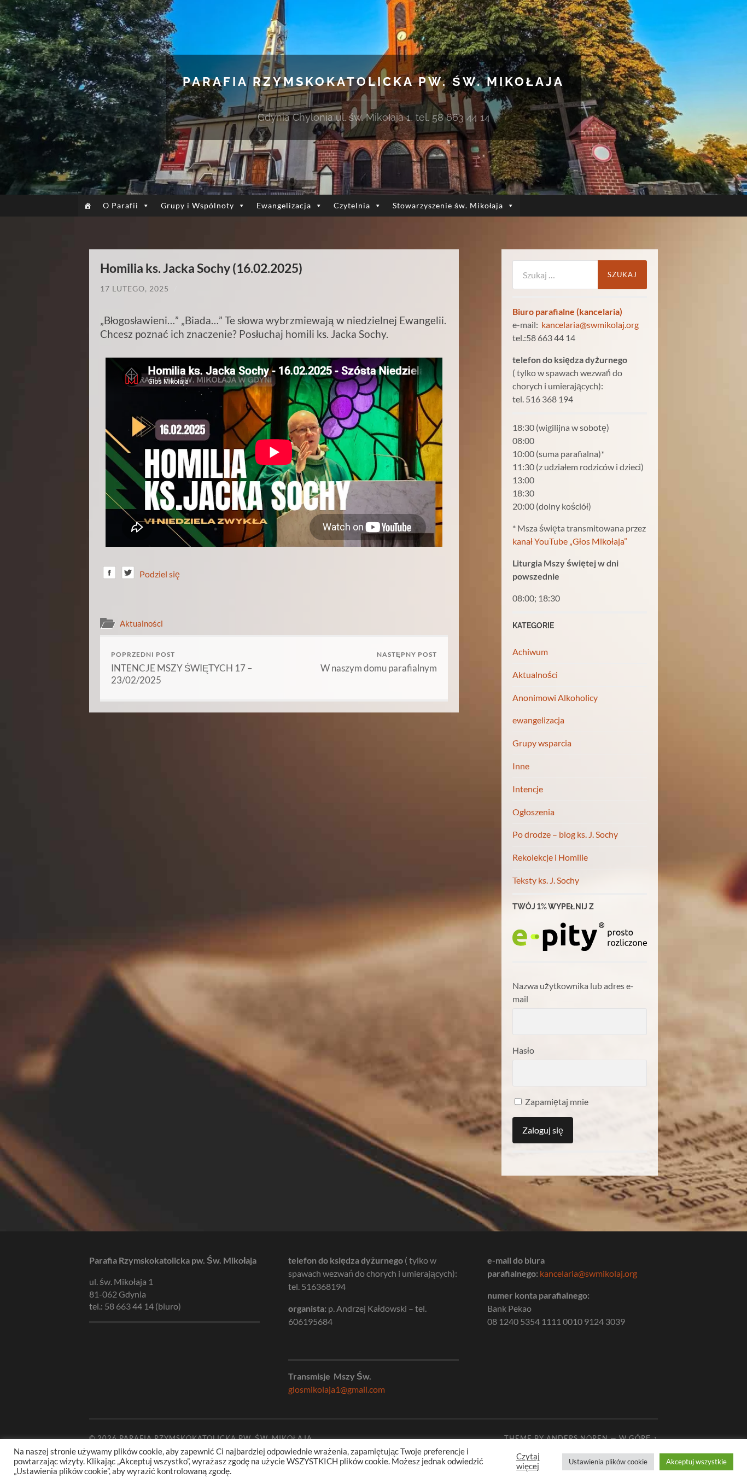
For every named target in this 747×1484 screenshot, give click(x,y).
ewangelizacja (538, 720)
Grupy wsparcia (541, 743)
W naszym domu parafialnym (378, 662)
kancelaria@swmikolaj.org (590, 324)
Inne (520, 766)
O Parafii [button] (120, 205)
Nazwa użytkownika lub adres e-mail (573, 992)
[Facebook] (109, 574)
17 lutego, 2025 (134, 288)
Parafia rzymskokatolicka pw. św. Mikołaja (373, 81)
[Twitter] (128, 574)
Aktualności (141, 623)
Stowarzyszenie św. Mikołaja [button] (448, 205)
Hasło (523, 1050)
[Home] (87, 206)
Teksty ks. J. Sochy (545, 880)
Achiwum (530, 651)
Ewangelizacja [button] (283, 205)
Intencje (527, 789)
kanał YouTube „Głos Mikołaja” (569, 541)
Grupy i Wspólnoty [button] (197, 205)
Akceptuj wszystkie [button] (696, 1461)
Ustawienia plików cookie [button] (608, 1461)
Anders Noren (577, 1438)
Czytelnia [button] (352, 205)
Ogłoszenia (533, 812)
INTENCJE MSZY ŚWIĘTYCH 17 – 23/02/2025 (181, 668)
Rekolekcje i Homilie (550, 857)
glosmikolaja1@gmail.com (336, 1389)
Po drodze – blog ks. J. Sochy (565, 834)
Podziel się (159, 574)
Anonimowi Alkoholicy (555, 697)
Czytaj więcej (528, 1461)
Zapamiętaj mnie (555, 1101)
